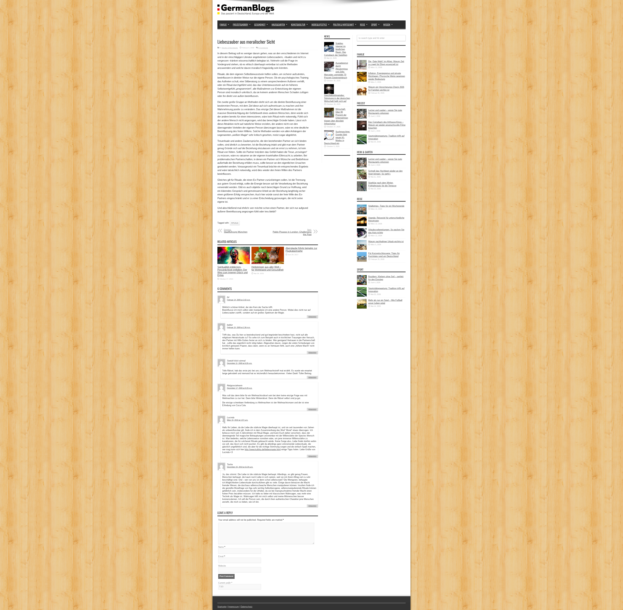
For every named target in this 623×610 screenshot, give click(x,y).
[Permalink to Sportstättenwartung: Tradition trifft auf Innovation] (362, 143)
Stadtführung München (235, 231)
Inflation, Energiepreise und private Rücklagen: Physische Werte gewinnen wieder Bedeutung (386, 76)
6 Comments (263, 48)
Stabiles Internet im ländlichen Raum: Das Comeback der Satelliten (335, 49)
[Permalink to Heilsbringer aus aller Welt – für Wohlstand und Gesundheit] (267, 263)
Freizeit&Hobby (240, 24)
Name (221, 547)
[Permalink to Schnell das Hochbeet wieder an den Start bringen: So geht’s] (362, 178)
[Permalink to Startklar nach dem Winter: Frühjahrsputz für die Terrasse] (362, 190)
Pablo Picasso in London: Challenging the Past (292, 232)
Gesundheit (259, 24)
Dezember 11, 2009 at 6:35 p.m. (239, 363)
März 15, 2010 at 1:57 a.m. (237, 420)
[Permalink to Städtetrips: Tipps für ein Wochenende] (362, 213)
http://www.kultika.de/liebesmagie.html (263, 449)
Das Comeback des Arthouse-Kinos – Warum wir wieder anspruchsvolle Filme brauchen (386, 125)
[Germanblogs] (245, 12)
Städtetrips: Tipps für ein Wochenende (386, 206)
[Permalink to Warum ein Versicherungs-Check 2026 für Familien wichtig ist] (362, 94)
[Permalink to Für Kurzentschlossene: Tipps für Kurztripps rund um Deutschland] (362, 261)
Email (221, 556)
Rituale (234, 223)
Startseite (221, 606)
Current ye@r (225, 583)
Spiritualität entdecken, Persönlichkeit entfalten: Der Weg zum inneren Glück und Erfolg (232, 271)
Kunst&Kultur (298, 24)
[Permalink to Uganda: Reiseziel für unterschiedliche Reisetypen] (362, 225)
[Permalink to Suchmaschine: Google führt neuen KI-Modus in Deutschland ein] (329, 139)
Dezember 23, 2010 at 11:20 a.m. (240, 467)
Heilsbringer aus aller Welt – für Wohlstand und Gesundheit (267, 268)
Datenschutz (246, 606)
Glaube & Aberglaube (230, 48)
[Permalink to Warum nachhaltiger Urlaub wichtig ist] (362, 249)
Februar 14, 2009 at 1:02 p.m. (238, 300)
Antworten (312, 317)
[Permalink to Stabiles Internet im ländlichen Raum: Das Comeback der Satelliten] (329, 51)
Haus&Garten (278, 24)
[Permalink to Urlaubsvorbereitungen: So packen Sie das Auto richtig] (362, 237)
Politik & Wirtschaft (343, 24)
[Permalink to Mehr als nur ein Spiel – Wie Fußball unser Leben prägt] (362, 308)
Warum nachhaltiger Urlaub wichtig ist (386, 241)
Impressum (233, 606)
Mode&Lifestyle (319, 24)
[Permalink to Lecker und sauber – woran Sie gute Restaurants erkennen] (362, 118)
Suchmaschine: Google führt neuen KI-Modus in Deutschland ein (337, 137)
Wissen (386, 24)
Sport (374, 24)
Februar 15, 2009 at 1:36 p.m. (238, 327)
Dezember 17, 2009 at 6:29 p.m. (239, 388)
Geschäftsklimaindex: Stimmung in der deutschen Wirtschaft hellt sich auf (337, 98)
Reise (362, 24)
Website (222, 566)
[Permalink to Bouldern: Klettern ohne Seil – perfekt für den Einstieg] (362, 284)
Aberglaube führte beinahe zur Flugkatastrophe (301, 249)
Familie (223, 24)
